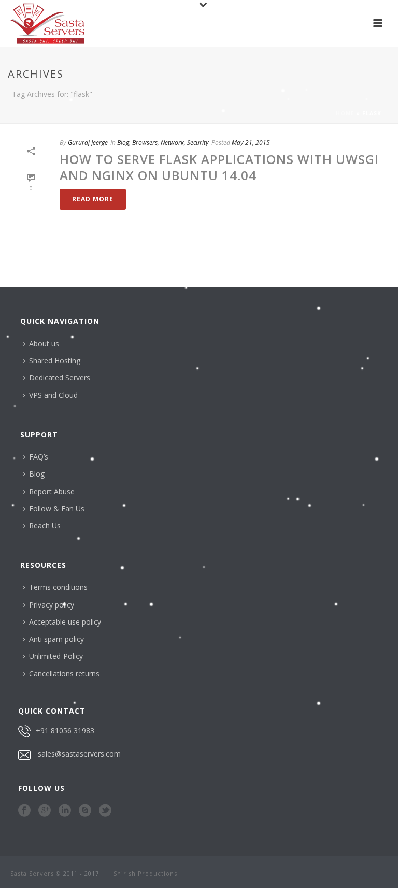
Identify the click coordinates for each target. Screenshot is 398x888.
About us (44, 343)
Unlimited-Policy (56, 656)
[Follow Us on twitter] (105, 811)
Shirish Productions (145, 873)
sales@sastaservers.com (79, 754)
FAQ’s (38, 457)
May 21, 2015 (251, 142)
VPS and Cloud (53, 395)
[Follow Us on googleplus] (44, 811)
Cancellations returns (64, 673)
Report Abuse (52, 491)
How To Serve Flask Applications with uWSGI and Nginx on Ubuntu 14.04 (219, 167)
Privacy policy (51, 605)
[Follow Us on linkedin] (65, 811)
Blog (123, 142)
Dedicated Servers (59, 377)
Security (198, 142)
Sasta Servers (32, 873)
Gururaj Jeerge (88, 142)
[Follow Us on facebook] (24, 811)
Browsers (145, 142)
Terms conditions (58, 587)
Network (172, 142)
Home (345, 113)
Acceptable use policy (65, 622)
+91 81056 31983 (65, 730)
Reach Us (45, 525)
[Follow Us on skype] (85, 811)
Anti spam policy (56, 639)
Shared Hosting (54, 360)
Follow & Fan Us (56, 508)
